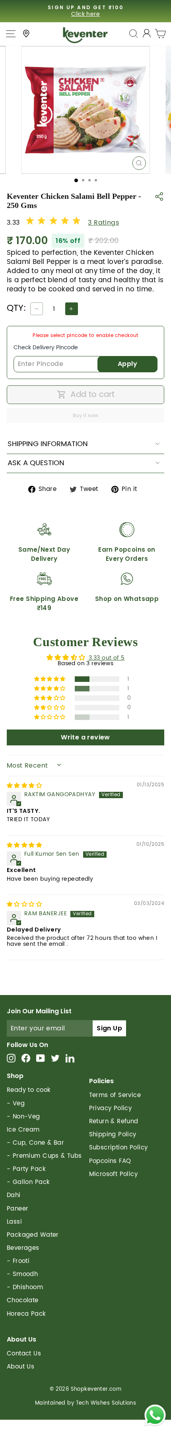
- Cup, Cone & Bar (35, 1143)
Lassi (14, 1222)
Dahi (14, 1195)
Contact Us (24, 1354)
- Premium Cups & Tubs (44, 1156)
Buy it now (85, 415)
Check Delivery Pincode (46, 347)
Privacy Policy (110, 1108)
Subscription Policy (118, 1148)
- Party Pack (26, 1169)
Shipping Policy (112, 1135)
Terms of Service (115, 1095)
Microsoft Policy (113, 1174)
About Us (20, 1367)
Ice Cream (23, 1130)
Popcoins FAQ (110, 1161)
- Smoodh (22, 1274)
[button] (50, 679)
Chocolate (23, 1300)
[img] (24, 786)
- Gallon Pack (28, 1182)
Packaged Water (33, 1235)
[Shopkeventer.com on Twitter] (55, 1058)
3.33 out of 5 (106, 658)
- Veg (16, 1104)
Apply (127, 363)
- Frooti (18, 1261)
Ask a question (36, 463)
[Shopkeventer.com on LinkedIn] (70, 1058)
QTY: (16, 308)
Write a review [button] (85, 737)
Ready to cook (29, 1090)
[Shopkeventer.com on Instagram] (11, 1058)
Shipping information (48, 444)
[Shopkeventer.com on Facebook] (25, 1058)
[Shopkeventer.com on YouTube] (40, 1058)
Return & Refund (113, 1121)
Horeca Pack (26, 1314)
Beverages (23, 1248)
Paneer (17, 1209)
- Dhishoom (25, 1287)
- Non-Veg (23, 1117)
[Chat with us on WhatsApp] (155, 1416)
